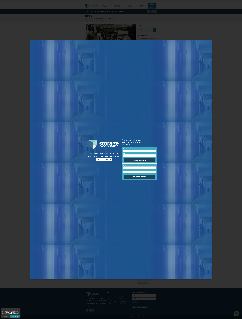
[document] (121, 159)
